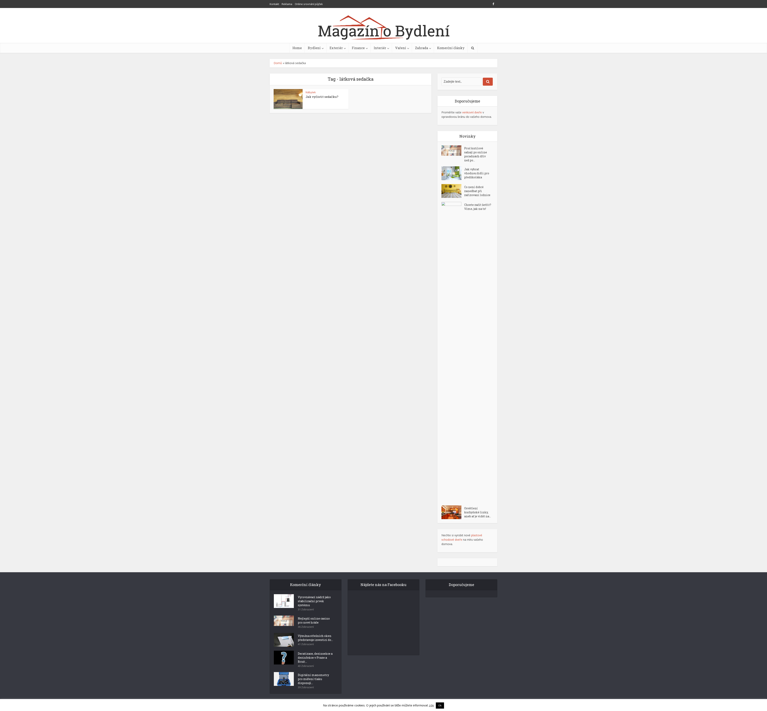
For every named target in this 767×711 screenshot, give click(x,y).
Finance (358, 48)
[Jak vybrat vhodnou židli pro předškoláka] (452, 173)
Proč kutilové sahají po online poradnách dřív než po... (475, 154)
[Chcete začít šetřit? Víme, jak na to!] (452, 351)
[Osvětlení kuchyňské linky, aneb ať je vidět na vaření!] (452, 512)
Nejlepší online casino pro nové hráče (314, 620)
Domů (278, 63)
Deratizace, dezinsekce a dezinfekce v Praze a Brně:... (315, 657)
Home (297, 48)
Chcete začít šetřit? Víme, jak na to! (477, 207)
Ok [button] (440, 705)
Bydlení (314, 48)
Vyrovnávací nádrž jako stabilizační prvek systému (314, 601)
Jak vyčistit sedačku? (322, 97)
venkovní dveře (472, 112)
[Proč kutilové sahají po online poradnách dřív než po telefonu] (452, 150)
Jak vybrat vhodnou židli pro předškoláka (476, 173)
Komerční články (451, 48)
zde (431, 705)
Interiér (380, 48)
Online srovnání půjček (309, 4)
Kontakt (274, 4)
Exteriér (336, 48)
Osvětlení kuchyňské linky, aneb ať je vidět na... (477, 512)
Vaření (400, 48)
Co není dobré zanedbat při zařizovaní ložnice (477, 191)
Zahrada (421, 48)
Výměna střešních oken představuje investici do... (315, 638)
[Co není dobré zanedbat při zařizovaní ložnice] (452, 191)
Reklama (287, 4)
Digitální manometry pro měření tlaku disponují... (313, 679)
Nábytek (311, 92)
